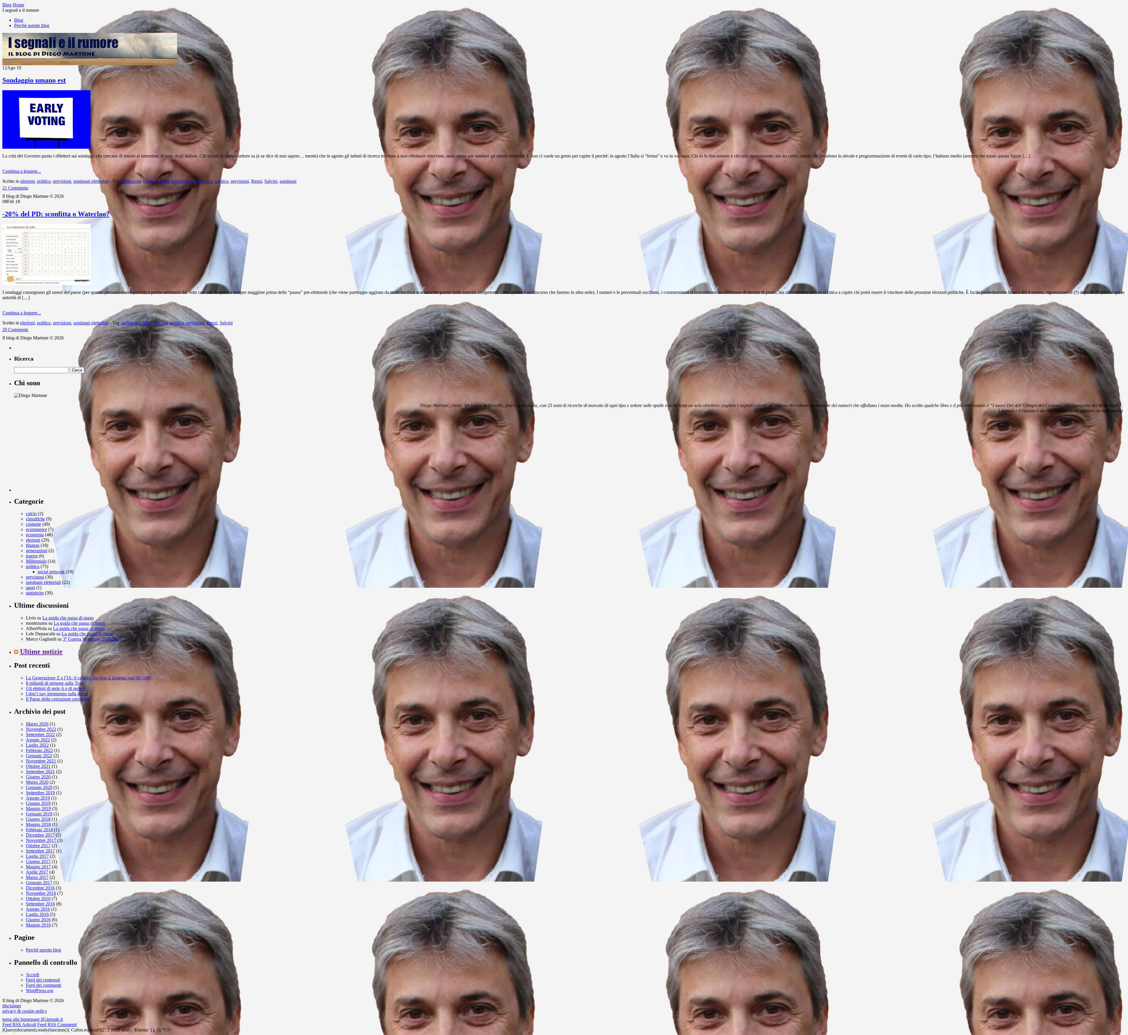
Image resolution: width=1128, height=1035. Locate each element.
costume (33, 524)
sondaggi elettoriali (90, 181)
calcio (31, 513)
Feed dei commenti (43, 985)
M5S (147, 322)
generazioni (36, 550)
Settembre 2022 (40, 734)
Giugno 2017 (38, 861)
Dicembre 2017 (40, 835)
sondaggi (288, 181)
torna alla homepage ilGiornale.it (32, 1019)
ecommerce (36, 529)
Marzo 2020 (37, 782)
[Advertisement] (58, 455)
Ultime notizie (41, 651)
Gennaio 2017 (39, 882)
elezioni (27, 181)
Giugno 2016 (38, 919)
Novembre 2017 (41, 840)
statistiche (35, 592)
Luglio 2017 (37, 856)
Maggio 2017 (38, 866)
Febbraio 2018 (39, 829)
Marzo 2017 (37, 877)
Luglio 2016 (37, 914)
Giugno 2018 (38, 819)
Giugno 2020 (38, 776)
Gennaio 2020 (39, 787)
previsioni (62, 181)
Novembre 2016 (41, 893)
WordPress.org (39, 990)
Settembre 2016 (40, 903)
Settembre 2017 (40, 850)
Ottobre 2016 (38, 898)
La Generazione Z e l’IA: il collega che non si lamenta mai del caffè (88, 677)
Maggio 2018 (38, 824)
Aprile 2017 (37, 872)
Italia (164, 181)
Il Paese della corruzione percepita (57, 698)
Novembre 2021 (41, 760)
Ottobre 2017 (38, 845)
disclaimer (11, 1005)
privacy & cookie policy (24, 1011)
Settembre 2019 (40, 792)
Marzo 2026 (37, 723)
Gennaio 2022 (39, 755)
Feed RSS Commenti (57, 1024)
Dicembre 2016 (40, 887)
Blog (18, 20)
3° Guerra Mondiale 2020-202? (92, 639)
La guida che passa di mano (68, 617)
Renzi (256, 181)
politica (44, 181)
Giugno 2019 (38, 803)
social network (51, 571)
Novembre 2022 (41, 729)
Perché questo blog (31, 25)
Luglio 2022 (37, 745)
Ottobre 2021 (38, 766)
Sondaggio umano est (34, 80)
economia (35, 534)
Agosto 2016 (38, 909)
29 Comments (15, 329)
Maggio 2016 (38, 924)
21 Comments (15, 187)
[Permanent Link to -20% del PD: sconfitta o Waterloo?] (46, 283)
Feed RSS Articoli (19, 1024)
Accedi (32, 974)
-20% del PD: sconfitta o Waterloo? (56, 214)
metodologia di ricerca (191, 181)
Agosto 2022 (38, 739)
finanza (32, 545)
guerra (32, 555)
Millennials (36, 561)
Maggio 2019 (38, 808)
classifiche (35, 518)
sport (30, 587)
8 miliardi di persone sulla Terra (55, 683)
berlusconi (131, 181)
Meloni (161, 322)
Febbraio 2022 (39, 750)
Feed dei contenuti (43, 979)
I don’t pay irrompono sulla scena (57, 693)
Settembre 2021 (40, 771)
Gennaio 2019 (39, 813)
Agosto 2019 (38, 797)
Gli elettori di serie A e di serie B (56, 688)
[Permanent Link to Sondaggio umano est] (46, 147)
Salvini (270, 181)
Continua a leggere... (21, 171)
